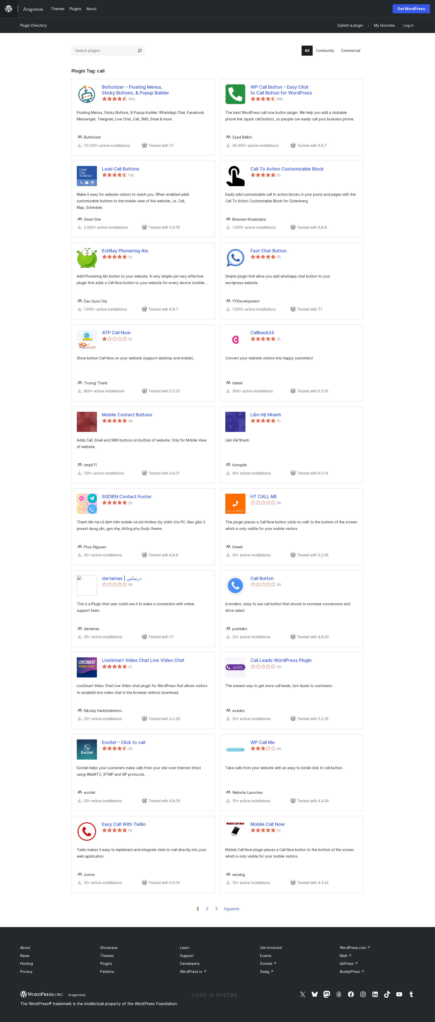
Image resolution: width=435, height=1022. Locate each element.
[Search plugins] (140, 51)
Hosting (26, 963)
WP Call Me (262, 742)
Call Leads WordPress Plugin (281, 660)
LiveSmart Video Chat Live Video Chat (143, 660)
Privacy (26, 971)
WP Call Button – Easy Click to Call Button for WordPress (281, 89)
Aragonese (77, 995)
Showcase (109, 947)
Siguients (231, 909)
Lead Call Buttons (120, 169)
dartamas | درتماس (121, 578)
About (25, 947)
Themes (107, 955)
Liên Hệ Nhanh (265, 414)
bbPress (349, 963)
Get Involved (271, 947)
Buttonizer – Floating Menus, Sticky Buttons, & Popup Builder (135, 89)
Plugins (106, 963)
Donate (268, 963)
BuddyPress (352, 971)
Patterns (107, 971)
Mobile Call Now (267, 824)
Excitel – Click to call (123, 742)
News (24, 955)
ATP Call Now (116, 332)
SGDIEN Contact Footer (127, 496)
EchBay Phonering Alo (125, 250)
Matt (346, 955)
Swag (267, 971)
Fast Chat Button (268, 250)
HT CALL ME (263, 496)
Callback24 (262, 332)
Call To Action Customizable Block (287, 169)
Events (265, 955)
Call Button (262, 578)
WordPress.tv (193, 971)
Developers (190, 963)
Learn (184, 947)
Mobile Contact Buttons (127, 414)
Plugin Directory (33, 25)
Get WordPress (411, 9)
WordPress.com (355, 947)
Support (187, 955)
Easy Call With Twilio (124, 824)
